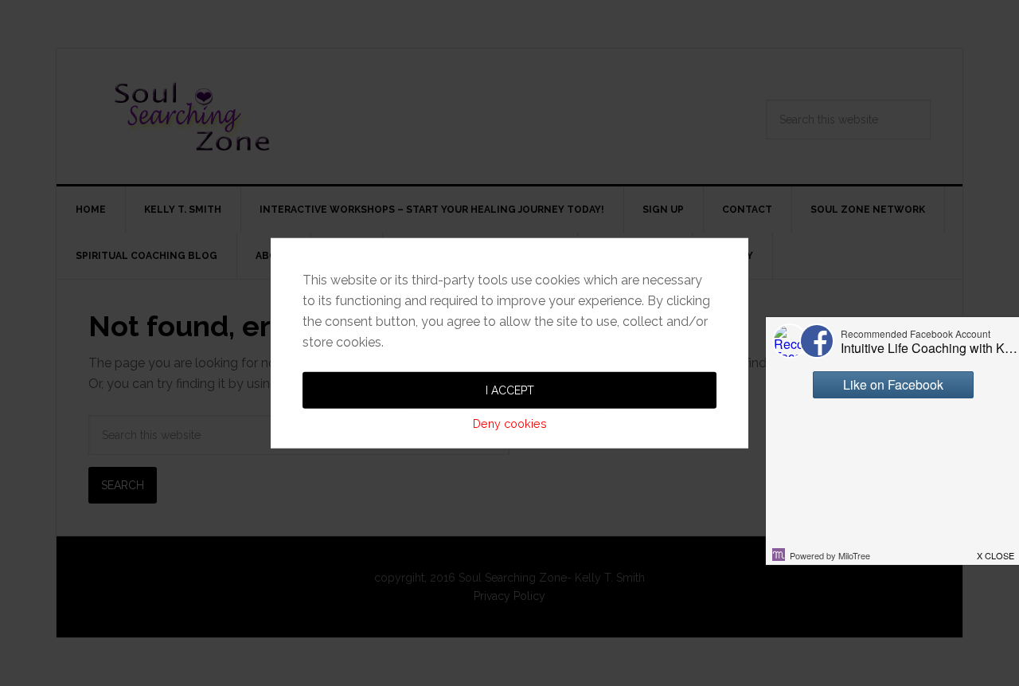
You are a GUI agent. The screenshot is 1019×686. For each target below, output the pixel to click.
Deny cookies (510, 422)
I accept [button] (510, 389)
